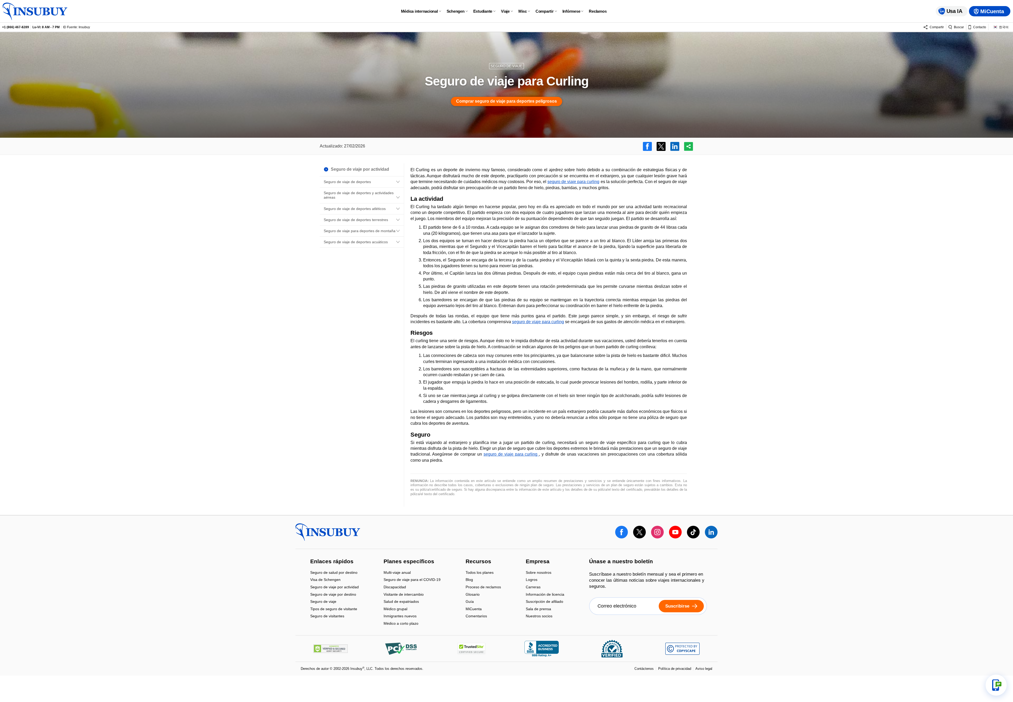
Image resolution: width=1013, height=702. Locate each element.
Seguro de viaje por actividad (334, 587)
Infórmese (571, 11)
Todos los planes (480, 573)
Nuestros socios (539, 616)
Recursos (478, 562)
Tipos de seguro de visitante (333, 609)
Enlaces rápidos (331, 562)
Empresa (537, 562)
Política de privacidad (674, 669)
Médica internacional (419, 11)
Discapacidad (395, 587)
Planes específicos (409, 562)
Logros (531, 580)
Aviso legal (703, 669)
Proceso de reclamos (483, 587)
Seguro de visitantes (327, 616)
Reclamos (597, 11)
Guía (470, 602)
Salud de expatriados (401, 602)
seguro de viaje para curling (573, 181)
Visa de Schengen (325, 580)
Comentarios (476, 616)
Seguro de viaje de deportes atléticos (355, 209)
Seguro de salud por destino (333, 573)
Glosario (473, 594)
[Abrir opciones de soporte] (996, 685)
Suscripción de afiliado (544, 602)
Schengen (456, 11)
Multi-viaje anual (397, 573)
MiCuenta (474, 609)
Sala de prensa (538, 609)
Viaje (505, 11)
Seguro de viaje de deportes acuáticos (356, 242)
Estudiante (483, 11)
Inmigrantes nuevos (400, 616)
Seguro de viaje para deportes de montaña (359, 231)
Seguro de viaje (323, 602)
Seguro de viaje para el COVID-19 (412, 580)
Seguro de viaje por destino (333, 594)
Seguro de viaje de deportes (347, 182)
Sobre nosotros (538, 573)
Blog (469, 580)
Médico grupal (395, 609)
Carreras (533, 587)
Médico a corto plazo (401, 623)
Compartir (545, 11)
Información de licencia (545, 594)
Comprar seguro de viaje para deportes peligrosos (506, 101)
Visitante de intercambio (404, 594)
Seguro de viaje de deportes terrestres (356, 220)
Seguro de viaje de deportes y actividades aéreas (359, 195)
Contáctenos (644, 669)
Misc (522, 11)
